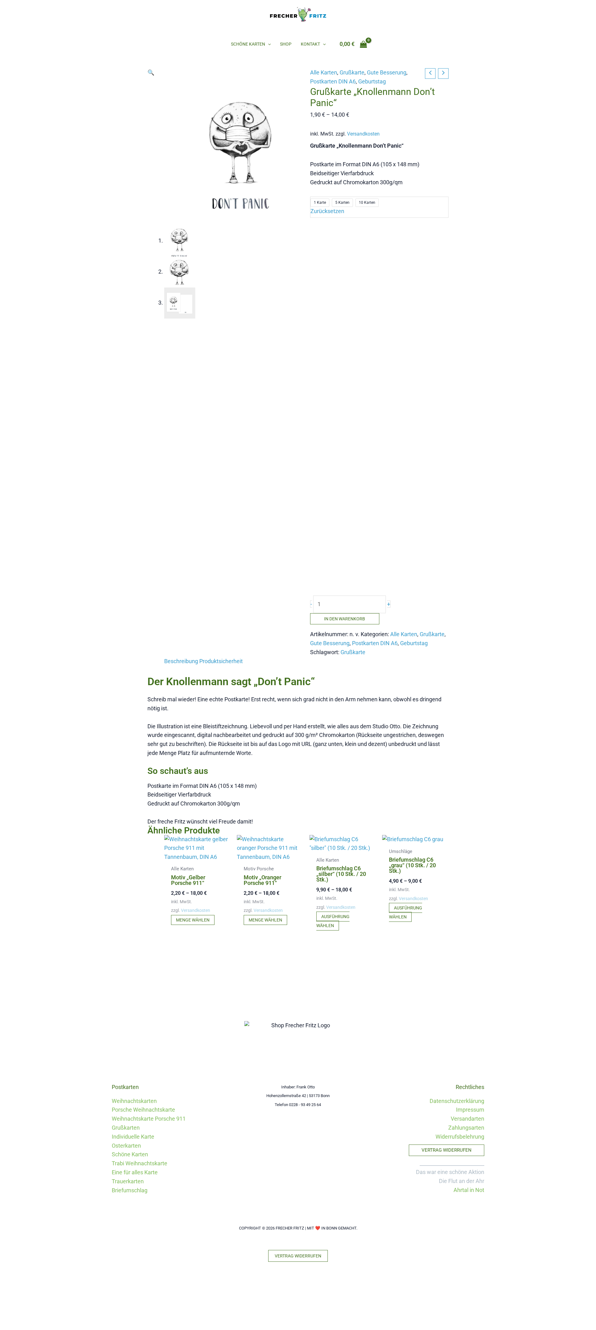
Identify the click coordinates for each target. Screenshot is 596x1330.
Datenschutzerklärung (457, 1101)
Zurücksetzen (327, 211)
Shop (285, 44)
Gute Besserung (386, 72)
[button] (268, 44)
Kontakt (310, 44)
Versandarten (467, 1118)
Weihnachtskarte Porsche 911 (149, 1118)
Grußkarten (126, 1127)
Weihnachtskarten (134, 1101)
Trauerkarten (128, 1181)
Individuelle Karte (133, 1136)
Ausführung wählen (333, 921)
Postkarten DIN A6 (333, 81)
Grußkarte (352, 72)
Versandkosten (363, 134)
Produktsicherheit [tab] (221, 661)
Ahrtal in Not (469, 1190)
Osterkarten (126, 1145)
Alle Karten (323, 72)
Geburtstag (372, 81)
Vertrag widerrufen (298, 1255)
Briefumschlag (129, 1190)
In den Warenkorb (344, 618)
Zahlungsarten (466, 1127)
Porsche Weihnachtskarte (143, 1109)
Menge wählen (193, 919)
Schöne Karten (248, 44)
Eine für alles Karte (135, 1172)
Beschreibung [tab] (181, 661)
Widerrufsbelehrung (460, 1136)
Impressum (470, 1109)
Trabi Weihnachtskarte (139, 1163)
